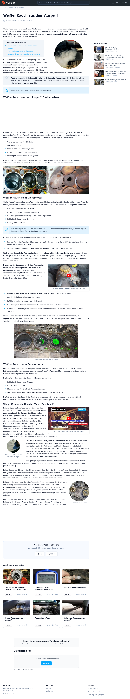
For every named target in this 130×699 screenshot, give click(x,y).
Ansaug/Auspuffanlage (15, 8)
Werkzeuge (49, 691)
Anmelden (124, 3)
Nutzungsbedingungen (96, 695)
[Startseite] (3, 7)
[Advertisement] (46, 114)
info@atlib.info (93, 688)
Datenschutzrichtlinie (95, 692)
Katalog (48, 688)
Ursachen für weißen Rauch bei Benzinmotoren (24, 54)
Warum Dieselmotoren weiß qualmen (20, 51)
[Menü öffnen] (113, 2)
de (117, 3)
